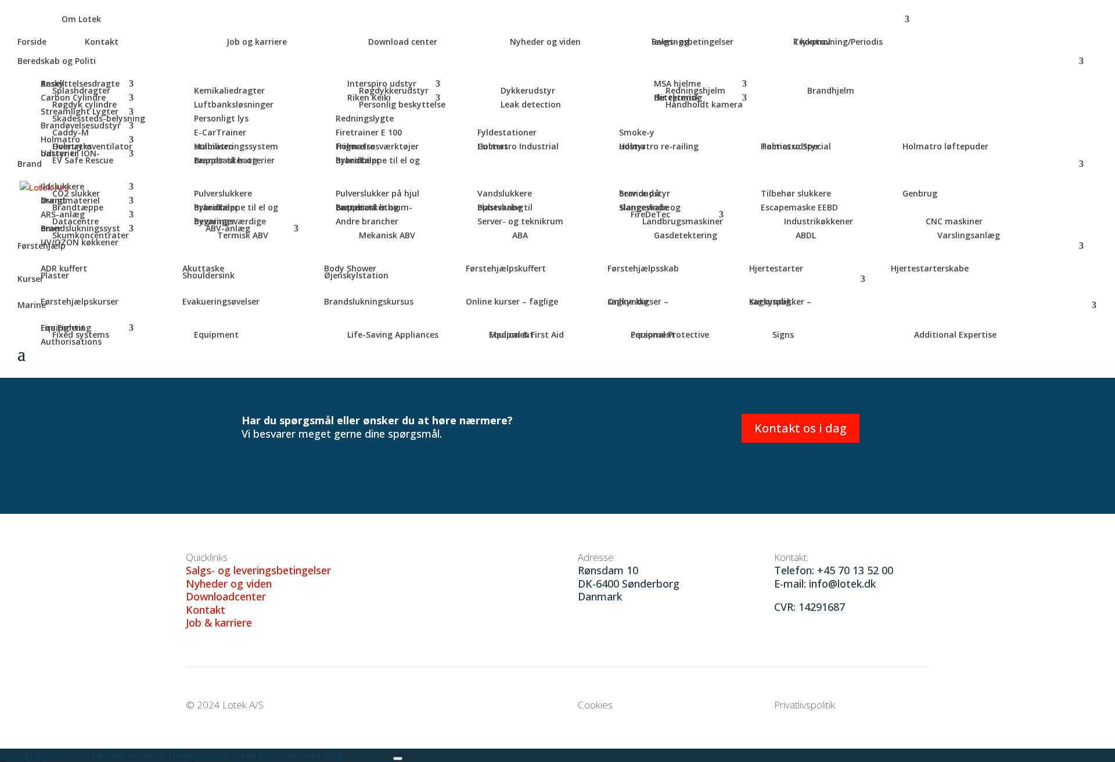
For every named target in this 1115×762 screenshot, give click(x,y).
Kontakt (205, 610)
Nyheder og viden (229, 584)
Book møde (368, 755)
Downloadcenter (226, 596)
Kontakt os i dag (800, 428)
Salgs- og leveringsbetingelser (258, 570)
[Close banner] (397, 758)
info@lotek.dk (842, 584)
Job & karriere (219, 622)
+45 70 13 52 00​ (855, 570)
